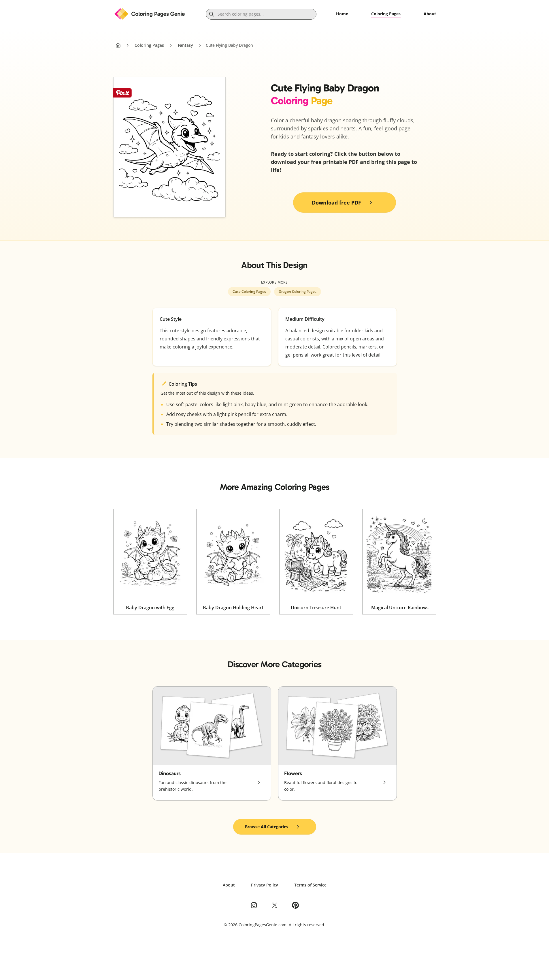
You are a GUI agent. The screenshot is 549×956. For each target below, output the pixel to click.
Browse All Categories (266, 826)
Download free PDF (336, 202)
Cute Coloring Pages (249, 291)
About (430, 13)
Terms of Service (310, 885)
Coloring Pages (386, 13)
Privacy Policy (264, 885)
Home (342, 13)
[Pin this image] (122, 93)
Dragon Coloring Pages (297, 291)
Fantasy (185, 45)
